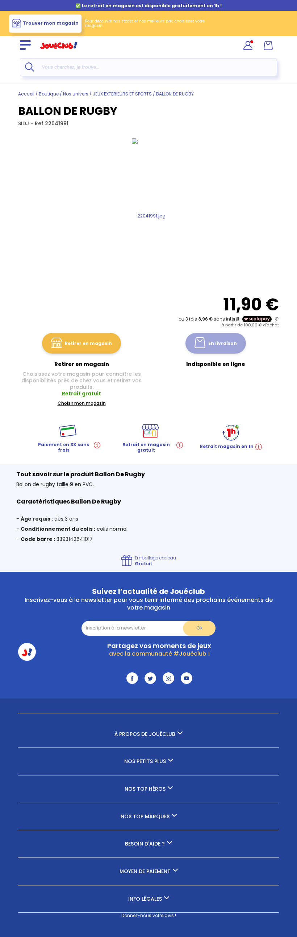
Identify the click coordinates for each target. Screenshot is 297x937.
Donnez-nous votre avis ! (148, 915)
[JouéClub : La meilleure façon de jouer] (58, 52)
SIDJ (24, 123)
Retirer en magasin (88, 343)
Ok (199, 628)
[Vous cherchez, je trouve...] (29, 67)
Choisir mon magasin (82, 403)
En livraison (222, 343)
